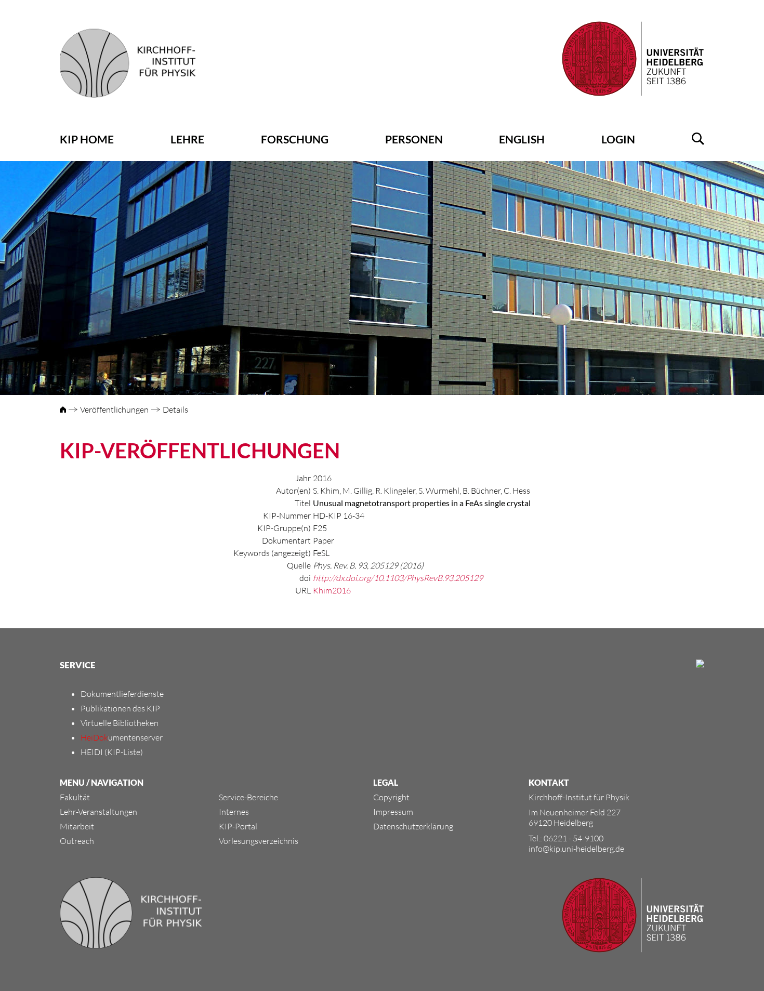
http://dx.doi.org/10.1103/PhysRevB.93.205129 (398, 578)
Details (175, 409)
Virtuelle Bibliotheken (120, 723)
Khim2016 (332, 590)
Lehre (187, 139)
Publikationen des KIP (120, 708)
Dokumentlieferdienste (122, 694)
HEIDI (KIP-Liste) (112, 752)
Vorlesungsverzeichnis (258, 841)
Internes (234, 812)
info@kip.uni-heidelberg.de (576, 848)
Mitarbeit (77, 826)
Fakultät (75, 797)
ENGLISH (522, 139)
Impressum (393, 812)
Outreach (77, 841)
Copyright (391, 797)
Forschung (294, 139)
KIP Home (87, 139)
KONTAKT (549, 782)
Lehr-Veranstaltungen (98, 812)
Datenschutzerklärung (413, 826)
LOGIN (618, 139)
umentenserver (122, 737)
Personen (414, 139)
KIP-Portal (238, 826)
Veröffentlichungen (114, 409)
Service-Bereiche (248, 797)
